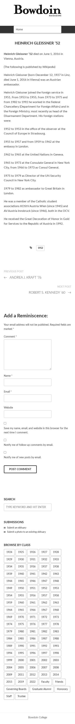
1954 (9, 595)
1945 (21, 581)
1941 (32, 574)
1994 (9, 653)
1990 (21, 646)
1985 (21, 638)
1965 (21, 610)
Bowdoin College (37, 717)
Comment (10, 336)
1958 (56, 595)
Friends (59, 682)
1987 (44, 638)
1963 (56, 602)
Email (8, 391)
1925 (21, 552)
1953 (56, 588)
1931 (32, 559)
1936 (32, 566)
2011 (21, 675)
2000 (21, 660)
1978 (56, 624)
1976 (32, 624)
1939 (9, 574)
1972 (44, 617)
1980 (21, 631)
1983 (56, 631)
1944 (9, 581)
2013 (44, 675)
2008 (56, 667)
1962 (44, 602)
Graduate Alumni (41, 689)
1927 (44, 552)
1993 (56, 646)
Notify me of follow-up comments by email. (28, 445)
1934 (9, 566)
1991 (32, 646)
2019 (21, 682)
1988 (56, 638)
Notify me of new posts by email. (22, 457)
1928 (56, 552)
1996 (32, 653)
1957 (44, 595)
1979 (9, 631)
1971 (32, 617)
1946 (32, 581)
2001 (32, 660)
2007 (44, 667)
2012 (32, 675)
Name (8, 375)
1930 (21, 559)
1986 (32, 638)
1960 (21, 602)
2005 (21, 667)
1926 (32, 552)
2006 (32, 667)
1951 (32, 588)
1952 (40, 248)
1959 (9, 602)
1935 (21, 566)
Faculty (45, 682)
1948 (56, 581)
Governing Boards (16, 689)
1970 (21, 617)
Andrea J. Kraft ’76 (23, 277)
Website (8, 407)
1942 (44, 574)
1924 (9, 552)
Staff (9, 696)
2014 (56, 675)
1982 (44, 631)
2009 (9, 675)
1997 (44, 653)
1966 (32, 610)
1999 (9, 660)
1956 (32, 595)
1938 (56, 566)
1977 (44, 624)
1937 (44, 566)
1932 (44, 559)
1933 (56, 559)
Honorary (62, 689)
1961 (32, 602)
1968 (56, 610)
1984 (9, 638)
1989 (9, 646)
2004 (9, 667)
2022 (32, 682)
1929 (9, 559)
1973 (56, 617)
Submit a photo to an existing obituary (26, 532)
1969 (9, 617)
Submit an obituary (16, 528)
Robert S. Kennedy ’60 (50, 292)
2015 (9, 682)
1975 (21, 624)
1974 (9, 624)
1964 (9, 610)
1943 (56, 574)
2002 (44, 660)
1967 (44, 610)
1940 (21, 574)
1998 (56, 653)
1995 (21, 653)
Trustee (21, 696)
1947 (44, 581)
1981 (32, 631)
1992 (44, 646)
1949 (9, 588)
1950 (21, 588)
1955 (21, 595)
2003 (56, 660)
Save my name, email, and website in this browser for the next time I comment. (36, 430)
